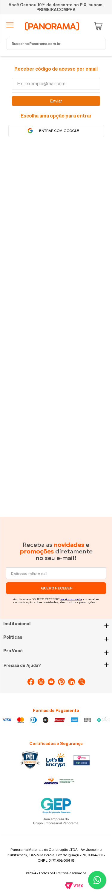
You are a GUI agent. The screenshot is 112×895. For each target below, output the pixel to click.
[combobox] (56, 44)
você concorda (71, 599)
